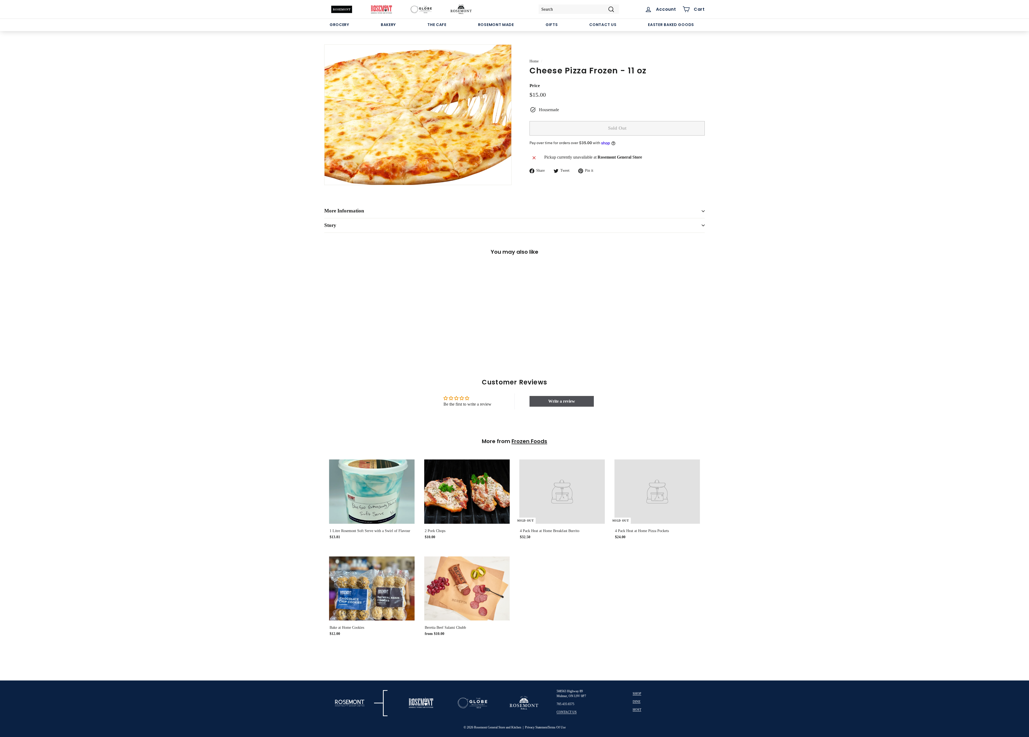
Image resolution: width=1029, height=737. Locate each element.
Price (535, 85)
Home (534, 61)
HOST (637, 710)
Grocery (339, 24)
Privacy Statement (536, 727)
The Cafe (436, 24)
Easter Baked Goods (671, 24)
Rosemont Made (496, 24)
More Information (344, 211)
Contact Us (602, 24)
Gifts (552, 24)
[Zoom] (418, 115)
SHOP (637, 693)
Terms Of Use (557, 727)
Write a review (561, 401)
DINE (636, 702)
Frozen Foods (529, 441)
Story (330, 225)
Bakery (388, 24)
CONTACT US (567, 712)
